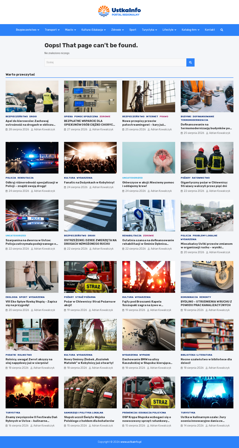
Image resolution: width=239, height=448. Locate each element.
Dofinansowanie (203, 116)
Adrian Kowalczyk (44, 129)
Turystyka (148, 29)
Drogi (33, 116)
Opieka (68, 116)
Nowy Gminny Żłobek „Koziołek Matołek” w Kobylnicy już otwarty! (89, 361)
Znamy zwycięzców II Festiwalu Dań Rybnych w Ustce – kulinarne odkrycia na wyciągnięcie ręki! (31, 420)
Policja (11, 178)
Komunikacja (189, 297)
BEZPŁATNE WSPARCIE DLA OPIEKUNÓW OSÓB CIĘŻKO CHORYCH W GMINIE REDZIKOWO (89, 124)
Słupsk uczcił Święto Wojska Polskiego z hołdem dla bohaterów (89, 419)
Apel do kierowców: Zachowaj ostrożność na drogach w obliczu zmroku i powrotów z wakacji (29, 124)
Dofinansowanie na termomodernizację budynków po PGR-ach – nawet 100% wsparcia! (205, 128)
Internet (152, 116)
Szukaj (190, 62)
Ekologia (12, 297)
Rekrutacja (26, 178)
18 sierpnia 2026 (194, 310)
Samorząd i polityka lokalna (83, 412)
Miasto (69, 29)
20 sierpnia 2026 (194, 252)
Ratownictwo (201, 178)
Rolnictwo (25, 355)
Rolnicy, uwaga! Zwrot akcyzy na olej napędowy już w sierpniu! (29, 361)
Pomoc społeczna (86, 116)
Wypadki (144, 355)
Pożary (185, 178)
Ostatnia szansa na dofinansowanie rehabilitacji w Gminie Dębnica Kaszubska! (148, 244)
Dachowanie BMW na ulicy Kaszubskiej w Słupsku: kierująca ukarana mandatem (146, 363)
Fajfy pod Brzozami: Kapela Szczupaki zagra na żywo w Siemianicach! (141, 305)
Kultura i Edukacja (92, 29)
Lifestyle (168, 29)
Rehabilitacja (132, 235)
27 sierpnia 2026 (77, 129)
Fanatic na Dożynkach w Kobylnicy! (89, 182)
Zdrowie (116, 29)
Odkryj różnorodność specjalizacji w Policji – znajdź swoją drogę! (32, 184)
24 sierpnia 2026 (19, 191)
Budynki (186, 116)
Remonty (205, 297)
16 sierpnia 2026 (19, 425)
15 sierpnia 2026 (77, 425)
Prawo (164, 116)
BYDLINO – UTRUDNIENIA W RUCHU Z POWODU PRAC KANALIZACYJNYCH (206, 303)
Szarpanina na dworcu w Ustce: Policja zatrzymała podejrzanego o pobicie (31, 244)
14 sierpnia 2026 (194, 425)
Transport (51, 29)
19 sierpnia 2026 (77, 310)
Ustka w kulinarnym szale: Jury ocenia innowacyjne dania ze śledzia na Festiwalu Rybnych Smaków (203, 422)
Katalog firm (189, 29)
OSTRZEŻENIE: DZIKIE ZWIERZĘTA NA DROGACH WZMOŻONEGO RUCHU (90, 242)
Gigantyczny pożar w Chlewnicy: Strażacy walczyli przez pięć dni (204, 184)
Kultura (69, 178)
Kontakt (210, 29)
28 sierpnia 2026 (19, 129)
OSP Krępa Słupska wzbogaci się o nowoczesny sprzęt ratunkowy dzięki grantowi (146, 420)
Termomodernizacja (194, 120)
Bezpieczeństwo (26, 29)
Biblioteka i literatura (196, 355)
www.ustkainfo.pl (130, 442)
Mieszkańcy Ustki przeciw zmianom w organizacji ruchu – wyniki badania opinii (206, 247)
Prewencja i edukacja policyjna (144, 412)
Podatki (11, 355)
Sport (132, 29)
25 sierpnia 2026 (135, 129)
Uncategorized (132, 178)
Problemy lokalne (205, 235)
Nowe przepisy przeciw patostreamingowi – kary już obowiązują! (143, 124)
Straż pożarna (85, 297)
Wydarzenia (84, 178)
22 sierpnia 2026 (194, 191)
